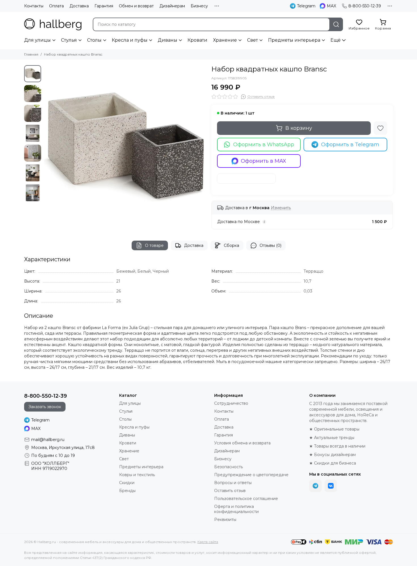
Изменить (281, 208)
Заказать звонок (44, 406)
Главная (31, 54)
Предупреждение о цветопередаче (251, 474)
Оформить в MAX (263, 161)
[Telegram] (315, 486)
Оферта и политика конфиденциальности (236, 509)
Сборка (231, 245)
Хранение (225, 40)
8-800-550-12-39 (364, 6)
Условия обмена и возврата (242, 443)
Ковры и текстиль (137, 474)
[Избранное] (380, 128)
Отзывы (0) (270, 245)
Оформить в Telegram (350, 144)
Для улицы (37, 40)
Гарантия (103, 6)
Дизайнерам (172, 6)
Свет (252, 40)
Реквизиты (225, 519)
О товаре (154, 245)
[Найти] (336, 24)
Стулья (69, 40)
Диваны (167, 40)
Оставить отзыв (230, 490)
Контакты (33, 6)
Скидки (126, 482)
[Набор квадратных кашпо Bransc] (125, 146)
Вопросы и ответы (233, 482)
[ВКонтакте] (331, 486)
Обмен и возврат (136, 6)
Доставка (79, 6)
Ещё (335, 40)
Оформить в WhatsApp (263, 144)
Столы (94, 40)
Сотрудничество (231, 403)
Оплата (56, 6)
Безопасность (228, 466)
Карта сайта (207, 542)
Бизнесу (199, 6)
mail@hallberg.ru (47, 439)
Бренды (127, 490)
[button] (47, 146)
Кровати (197, 40)
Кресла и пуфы (130, 40)
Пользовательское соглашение (246, 498)
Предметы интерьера (294, 40)
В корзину (298, 128)
